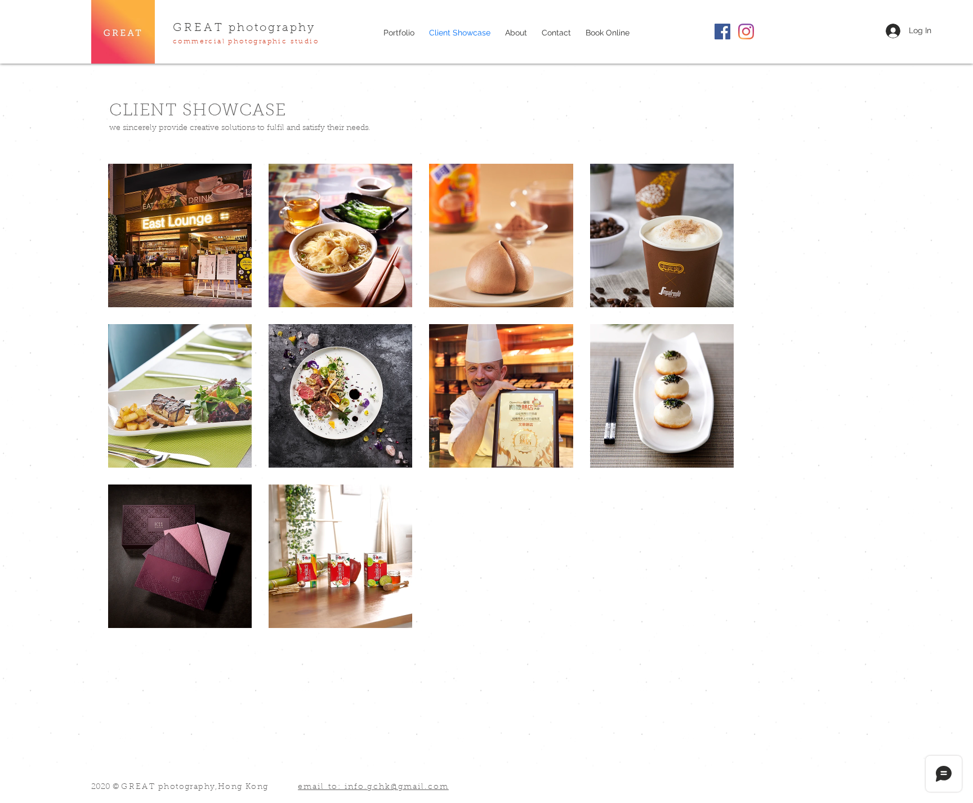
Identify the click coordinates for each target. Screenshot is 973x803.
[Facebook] (722, 31)
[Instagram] (746, 31)
